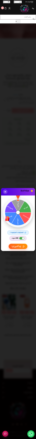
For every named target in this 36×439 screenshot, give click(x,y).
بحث (33, 19)
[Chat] (5, 434)
